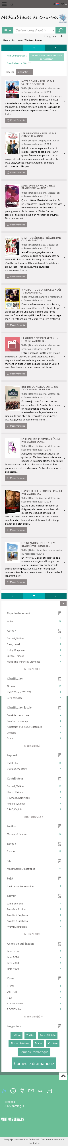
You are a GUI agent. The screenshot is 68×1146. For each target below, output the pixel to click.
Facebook (9, 1102)
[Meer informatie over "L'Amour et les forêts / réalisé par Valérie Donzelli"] (12, 502)
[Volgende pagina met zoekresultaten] (56, 48)
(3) (32, 669)
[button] (54, 4)
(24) (32, 816)
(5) (32, 1016)
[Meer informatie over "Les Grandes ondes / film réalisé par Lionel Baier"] (12, 552)
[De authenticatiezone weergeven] (12, 4)
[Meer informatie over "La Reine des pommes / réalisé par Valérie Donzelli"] (12, 448)
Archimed (34, 1139)
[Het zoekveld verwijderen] (54, 30)
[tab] (4, 1091)
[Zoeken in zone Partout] (60, 30)
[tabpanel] (34, 559)
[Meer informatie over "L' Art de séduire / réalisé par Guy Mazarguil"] (12, 246)
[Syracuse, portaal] (34, 18)
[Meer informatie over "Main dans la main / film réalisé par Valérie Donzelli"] (12, 196)
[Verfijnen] (34, 48)
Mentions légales (12, 1119)
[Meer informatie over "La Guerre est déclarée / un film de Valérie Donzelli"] (12, 344)
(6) (32, 934)
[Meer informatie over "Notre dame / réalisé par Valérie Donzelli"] (12, 89)
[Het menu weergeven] (4, 4)
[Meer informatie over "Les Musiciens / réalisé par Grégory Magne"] (12, 143)
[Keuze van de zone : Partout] (8, 30)
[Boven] (63, 1076)
